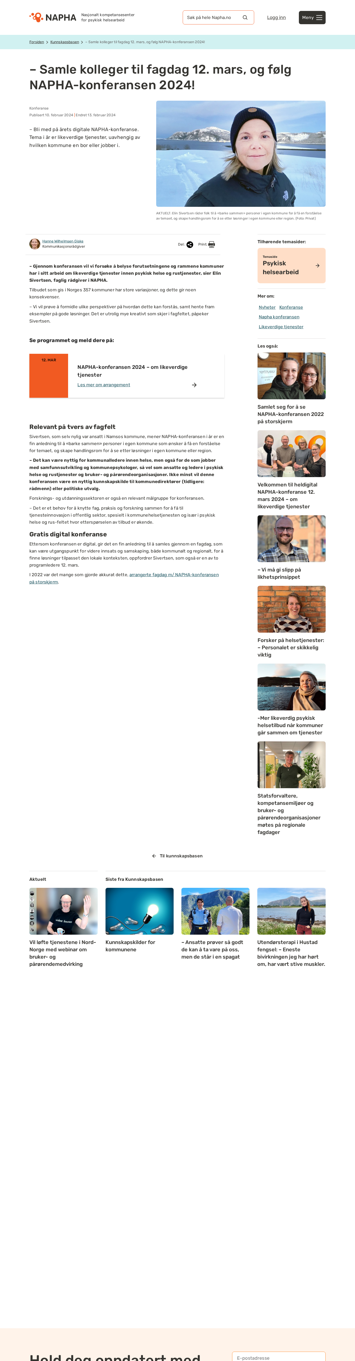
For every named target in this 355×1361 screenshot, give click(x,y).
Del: (182, 244)
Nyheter (267, 307)
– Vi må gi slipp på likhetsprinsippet (279, 573)
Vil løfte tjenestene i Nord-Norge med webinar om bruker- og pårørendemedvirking (62, 953)
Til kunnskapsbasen (181, 855)
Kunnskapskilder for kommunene (130, 946)
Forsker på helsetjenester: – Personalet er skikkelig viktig (291, 647)
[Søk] (245, 17)
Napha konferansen (279, 316)
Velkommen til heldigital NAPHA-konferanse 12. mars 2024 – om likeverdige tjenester (287, 496)
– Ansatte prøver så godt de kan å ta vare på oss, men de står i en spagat (212, 949)
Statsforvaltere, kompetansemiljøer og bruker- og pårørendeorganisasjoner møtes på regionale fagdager (289, 814)
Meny (308, 17)
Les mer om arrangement (103, 384)
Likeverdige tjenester (281, 326)
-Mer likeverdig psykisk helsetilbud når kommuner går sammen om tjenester (290, 725)
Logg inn (276, 17)
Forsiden (36, 42)
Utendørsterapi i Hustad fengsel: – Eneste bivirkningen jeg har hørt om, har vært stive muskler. (291, 953)
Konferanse (291, 307)
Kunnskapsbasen (64, 42)
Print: (203, 244)
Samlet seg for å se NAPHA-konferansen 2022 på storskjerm (291, 414)
